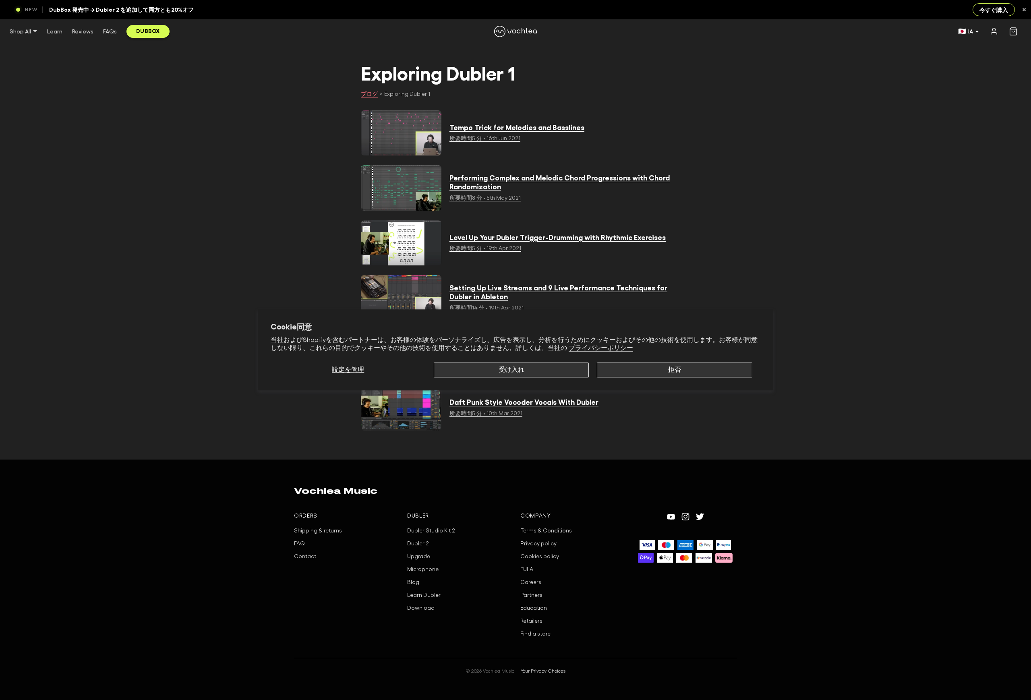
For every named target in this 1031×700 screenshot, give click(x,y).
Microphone (423, 569)
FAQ (299, 544)
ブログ (369, 94)
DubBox (148, 31)
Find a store (535, 634)
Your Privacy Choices (543, 671)
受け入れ (511, 370)
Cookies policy (539, 556)
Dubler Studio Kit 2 (431, 531)
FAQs (110, 31)
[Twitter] (700, 517)
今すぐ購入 (993, 10)
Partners (531, 595)
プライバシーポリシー (601, 348)
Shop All (20, 31)
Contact (305, 556)
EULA (526, 569)
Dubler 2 (418, 544)
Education (533, 608)
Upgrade (418, 556)
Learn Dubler (424, 595)
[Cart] (1013, 31)
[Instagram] (685, 517)
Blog (413, 582)
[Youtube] (671, 517)
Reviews (82, 31)
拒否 (674, 370)
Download (421, 608)
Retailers (531, 621)
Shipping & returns (318, 531)
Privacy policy (538, 544)
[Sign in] (994, 31)
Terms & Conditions (546, 531)
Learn (54, 31)
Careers (530, 582)
